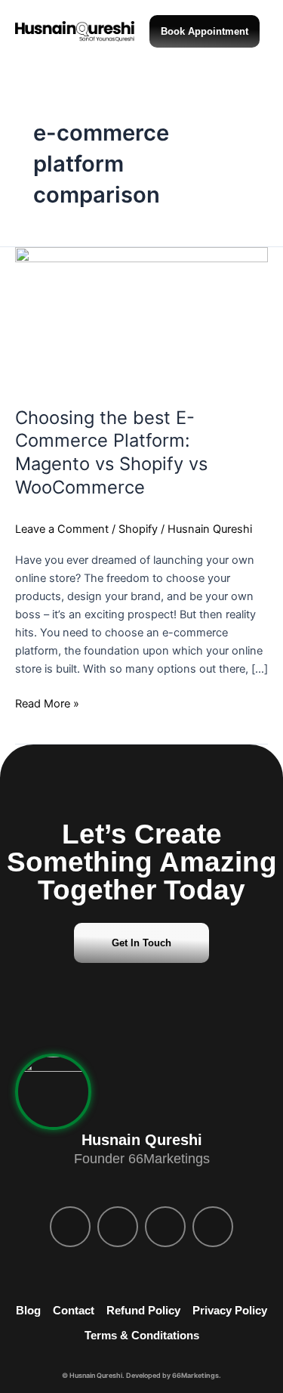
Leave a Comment (62, 529)
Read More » (47, 702)
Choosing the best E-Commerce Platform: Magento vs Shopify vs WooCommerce (111, 452)
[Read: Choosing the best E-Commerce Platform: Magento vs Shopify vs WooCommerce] (141, 317)
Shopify (138, 529)
